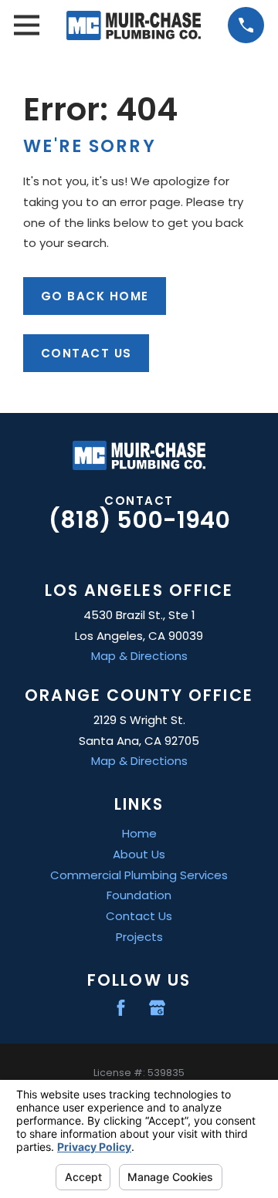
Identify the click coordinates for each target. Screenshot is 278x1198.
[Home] (133, 25)
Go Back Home (95, 296)
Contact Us (86, 353)
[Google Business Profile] (157, 1008)
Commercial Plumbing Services (139, 875)
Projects (139, 937)
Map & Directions (139, 656)
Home (139, 833)
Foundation (139, 895)
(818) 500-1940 (139, 519)
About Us (139, 854)
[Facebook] (121, 1008)
